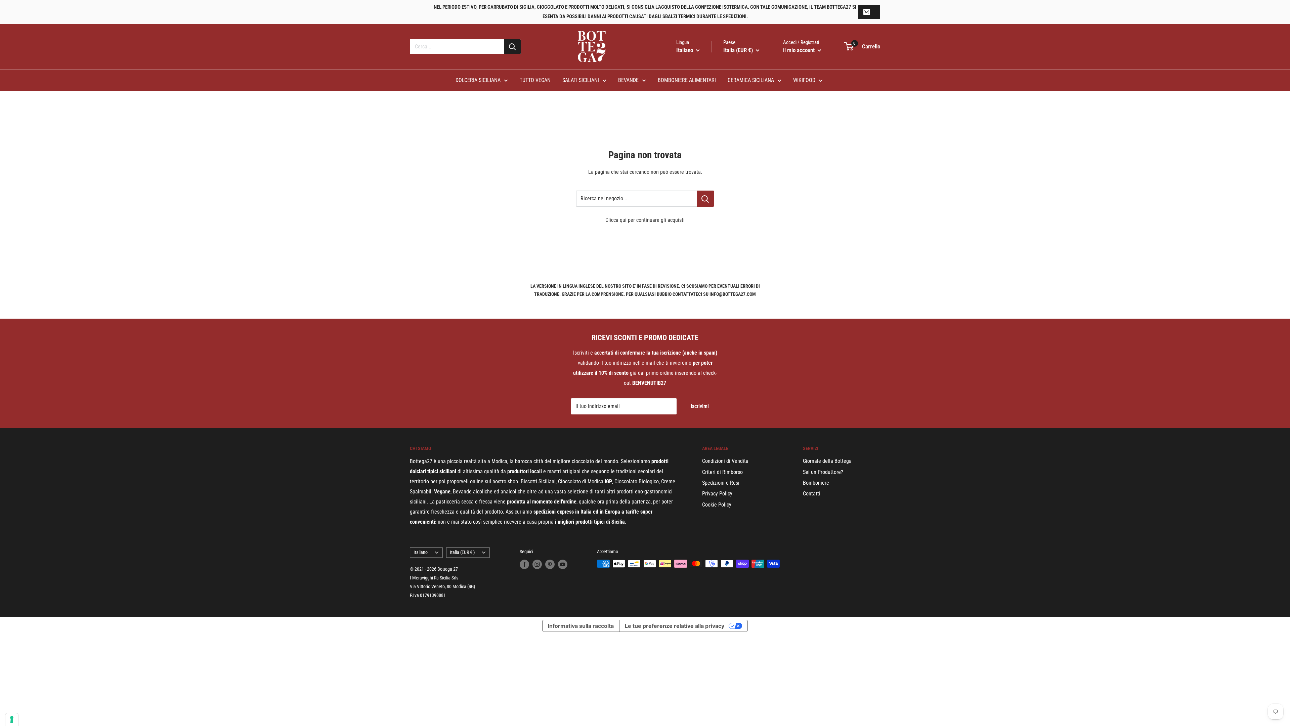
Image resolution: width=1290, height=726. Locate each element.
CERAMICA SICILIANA (751, 80)
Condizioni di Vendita (725, 461)
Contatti (811, 493)
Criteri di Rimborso (722, 472)
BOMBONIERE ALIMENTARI (687, 80)
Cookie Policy (716, 504)
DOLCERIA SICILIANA (478, 80)
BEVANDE (628, 80)
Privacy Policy (717, 493)
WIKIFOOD (804, 80)
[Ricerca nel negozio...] (705, 199)
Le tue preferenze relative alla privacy (674, 625)
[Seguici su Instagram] (537, 564)
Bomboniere (816, 483)
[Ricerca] (512, 46)
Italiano (421, 552)
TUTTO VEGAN (535, 80)
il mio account (799, 50)
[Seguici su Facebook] (524, 564)
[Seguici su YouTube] (562, 564)
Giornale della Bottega (827, 461)
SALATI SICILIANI (580, 80)
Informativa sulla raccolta (581, 625)
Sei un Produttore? (823, 472)
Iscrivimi (700, 406)
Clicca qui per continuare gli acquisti (645, 220)
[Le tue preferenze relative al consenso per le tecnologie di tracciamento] (11, 719)
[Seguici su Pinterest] (550, 564)
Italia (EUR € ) (462, 552)
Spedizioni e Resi (720, 483)
